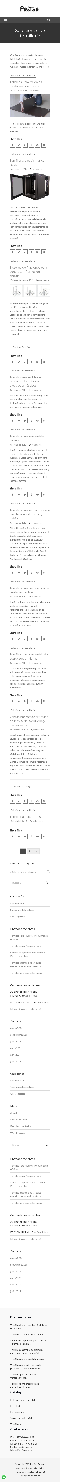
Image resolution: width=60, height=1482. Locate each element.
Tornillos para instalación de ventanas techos (29, 590)
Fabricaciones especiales (23, 1399)
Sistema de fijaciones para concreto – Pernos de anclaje (28, 272)
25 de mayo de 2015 (19, 729)
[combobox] (30, 871)
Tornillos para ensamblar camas (27, 438)
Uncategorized (17, 916)
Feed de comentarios (20, 1126)
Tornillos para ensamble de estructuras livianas (29, 656)
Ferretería (15, 1406)
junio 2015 (15, 1041)
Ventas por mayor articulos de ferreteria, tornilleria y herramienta (29, 721)
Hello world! (35, 1008)
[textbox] (30, 872)
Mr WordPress (17, 1008)
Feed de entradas (18, 1119)
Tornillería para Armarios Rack (27, 162)
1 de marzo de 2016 (18, 90)
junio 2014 (15, 1061)
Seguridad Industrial (21, 1418)
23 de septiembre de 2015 (21, 280)
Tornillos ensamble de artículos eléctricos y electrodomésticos (25, 381)
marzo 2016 (16, 1028)
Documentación (18, 903)
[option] (30, 105)
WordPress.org (18, 1132)
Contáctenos (30, 995)
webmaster (38, 90)
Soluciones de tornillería (23, 75)
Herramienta (17, 1412)
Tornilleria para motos (25, 817)
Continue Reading (21, 347)
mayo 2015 (16, 1048)
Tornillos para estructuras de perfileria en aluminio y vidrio (30, 514)
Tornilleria (15, 1424)
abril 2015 (15, 1054)
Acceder (14, 1112)
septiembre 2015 (19, 1034)
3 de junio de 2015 (18, 390)
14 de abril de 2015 (18, 821)
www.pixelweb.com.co (30, 1475)
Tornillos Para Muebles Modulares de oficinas (26, 84)
